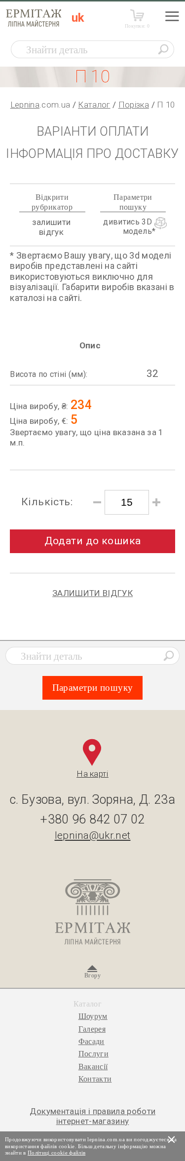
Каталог (94, 105)
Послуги (93, 1053)
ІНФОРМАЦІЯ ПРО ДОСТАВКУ (92, 154)
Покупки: (137, 26)
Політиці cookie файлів (56, 1153)
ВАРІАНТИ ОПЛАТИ (92, 131)
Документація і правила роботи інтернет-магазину (93, 1116)
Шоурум (93, 1016)
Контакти (95, 1079)
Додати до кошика (92, 541)
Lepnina (24, 105)
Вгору (92, 975)
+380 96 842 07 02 (92, 819)
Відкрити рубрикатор (52, 202)
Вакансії (93, 1066)
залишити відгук (51, 227)
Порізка (133, 105)
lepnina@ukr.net (93, 835)
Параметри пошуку (132, 202)
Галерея (92, 1029)
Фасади (91, 1041)
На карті (92, 774)
